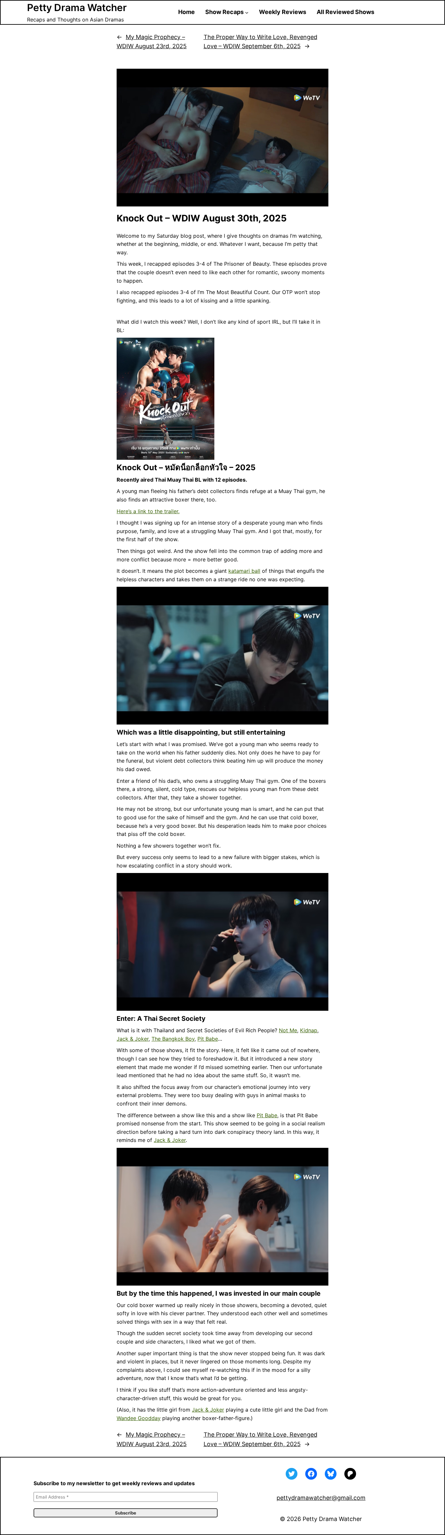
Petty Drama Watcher (77, 7)
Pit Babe (207, 1038)
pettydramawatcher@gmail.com (321, 1497)
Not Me (288, 1030)
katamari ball (244, 571)
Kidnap (308, 1030)
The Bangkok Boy (172, 1038)
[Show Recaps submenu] (247, 12)
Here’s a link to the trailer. (148, 511)
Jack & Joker (133, 1038)
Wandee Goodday (139, 1418)
